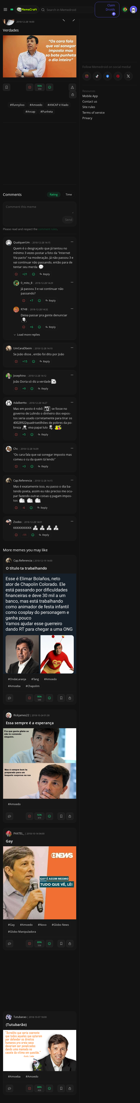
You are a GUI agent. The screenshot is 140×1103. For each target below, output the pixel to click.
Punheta (47, 111)
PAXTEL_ (18, 833)
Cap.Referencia (23, 480)
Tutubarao (19, 1017)
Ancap (31, 111)
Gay (9, 841)
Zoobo (17, 522)
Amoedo (37, 105)
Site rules (88, 107)
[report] (72, 87)
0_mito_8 (26, 283)
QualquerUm (21, 242)
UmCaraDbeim (23, 348)
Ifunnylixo (18, 105)
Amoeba (15, 686)
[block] (72, 94)
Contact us (89, 101)
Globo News (61, 924)
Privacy (87, 118)
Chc (16, 448)
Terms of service (93, 113)
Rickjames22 (21, 715)
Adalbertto (20, 402)
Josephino (19, 375)
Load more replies (28, 334)
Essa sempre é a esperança (30, 722)
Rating (54, 194)
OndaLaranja (18, 679)
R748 (24, 309)
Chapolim (34, 686)
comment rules (47, 229)
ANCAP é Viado (58, 105)
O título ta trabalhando (26, 568)
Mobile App (90, 96)
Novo (43, 924)
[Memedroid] (11, 9)
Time (69, 194)
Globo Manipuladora (23, 931)
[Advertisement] (109, 36)
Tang (36, 679)
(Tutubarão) (16, 1024)
